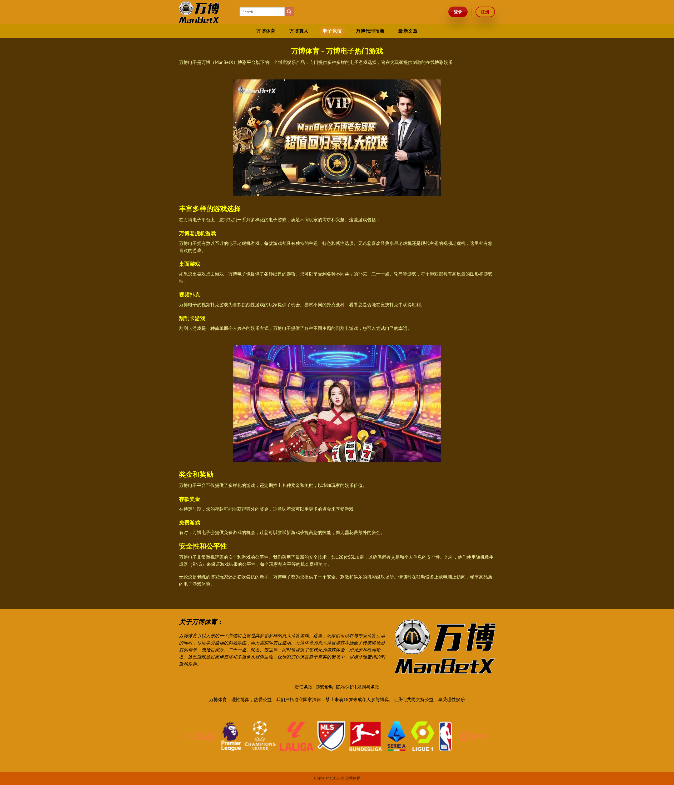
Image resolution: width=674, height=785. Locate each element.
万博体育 (265, 31)
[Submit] (289, 11)
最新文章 (408, 31)
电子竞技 (332, 31)
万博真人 (299, 31)
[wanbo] (205, 12)
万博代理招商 (370, 31)
